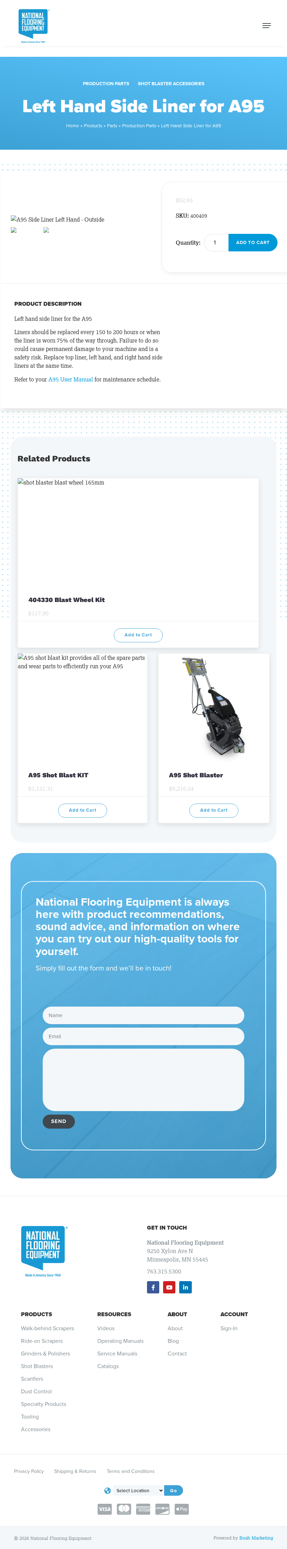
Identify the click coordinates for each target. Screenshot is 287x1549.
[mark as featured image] (25, 231)
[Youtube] (169, 1287)
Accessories (35, 1429)
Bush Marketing (256, 1538)
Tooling (30, 1416)
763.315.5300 (164, 1271)
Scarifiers (32, 1378)
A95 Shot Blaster (196, 775)
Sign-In (229, 1328)
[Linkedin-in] (185, 1287)
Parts (112, 125)
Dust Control (36, 1391)
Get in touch (167, 1228)
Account (234, 1314)
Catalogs (108, 1366)
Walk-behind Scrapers (47, 1328)
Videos (105, 1328)
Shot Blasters (37, 1366)
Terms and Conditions (131, 1471)
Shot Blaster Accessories (171, 83)
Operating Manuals (120, 1341)
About (177, 1314)
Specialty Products (43, 1404)
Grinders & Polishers (45, 1353)
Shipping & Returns (75, 1471)
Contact (177, 1353)
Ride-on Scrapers (42, 1341)
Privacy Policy (29, 1471)
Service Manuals (117, 1353)
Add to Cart (253, 242)
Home (72, 125)
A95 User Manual (70, 379)
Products (93, 125)
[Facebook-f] (153, 1287)
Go (173, 1490)
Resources (114, 1314)
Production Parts (106, 83)
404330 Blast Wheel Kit (67, 599)
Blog (173, 1341)
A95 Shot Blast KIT (58, 775)
